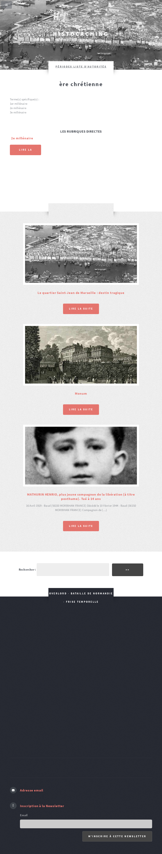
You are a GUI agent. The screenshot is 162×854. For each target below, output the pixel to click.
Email (23, 775)
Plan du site (77, 832)
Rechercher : (27, 529)
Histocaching (81, 33)
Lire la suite (25, 151)
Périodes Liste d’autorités (81, 66)
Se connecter (96, 832)
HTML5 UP (115, 832)
